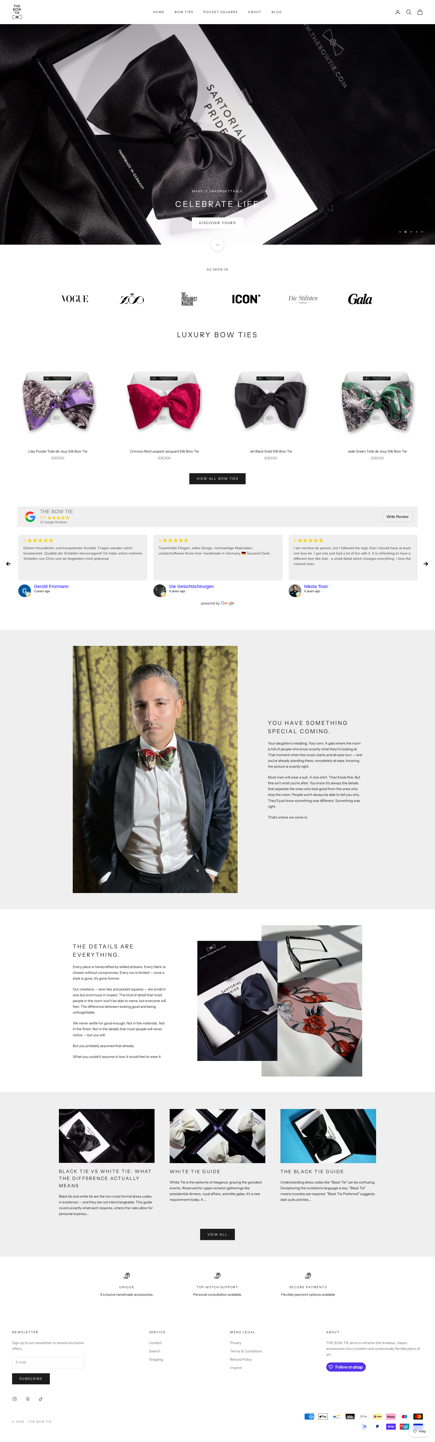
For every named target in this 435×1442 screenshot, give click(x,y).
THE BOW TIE (56, 511)
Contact (155, 1343)
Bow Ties (184, 12)
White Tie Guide (195, 1172)
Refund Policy (241, 1359)
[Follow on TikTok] (40, 1399)
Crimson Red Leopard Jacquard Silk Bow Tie (164, 451)
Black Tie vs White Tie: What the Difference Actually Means (105, 1179)
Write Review (398, 517)
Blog (277, 12)
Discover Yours (217, 223)
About (255, 12)
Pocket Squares (220, 12)
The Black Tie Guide (312, 1172)
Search (154, 1351)
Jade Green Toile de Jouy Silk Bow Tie (377, 451)
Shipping (156, 1359)
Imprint (236, 1368)
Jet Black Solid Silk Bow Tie (271, 451)
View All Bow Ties (217, 479)
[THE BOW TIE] (30, 517)
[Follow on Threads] (27, 1399)
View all (217, 1235)
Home (159, 12)
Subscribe (31, 1379)
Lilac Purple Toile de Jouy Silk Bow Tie (57, 451)
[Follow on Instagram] (14, 1399)
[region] (217, 122)
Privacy (235, 1343)
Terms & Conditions (246, 1351)
